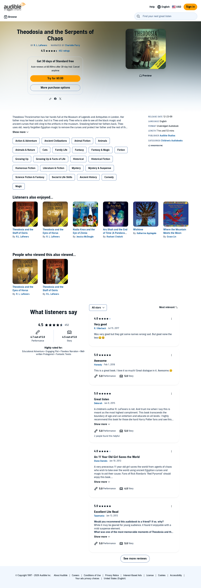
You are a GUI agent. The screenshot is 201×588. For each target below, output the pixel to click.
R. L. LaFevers (53, 236)
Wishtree (138, 229)
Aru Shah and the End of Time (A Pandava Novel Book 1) (115, 233)
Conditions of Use (92, 575)
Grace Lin (171, 236)
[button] (50, 99)
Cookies (162, 575)
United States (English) (115, 578)
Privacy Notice (112, 575)
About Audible (60, 575)
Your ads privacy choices (87, 578)
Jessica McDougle (84, 236)
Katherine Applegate (146, 233)
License (150, 575)
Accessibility (176, 575)
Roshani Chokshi (115, 236)
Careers (75, 575)
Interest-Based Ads (132, 575)
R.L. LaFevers (22, 236)
